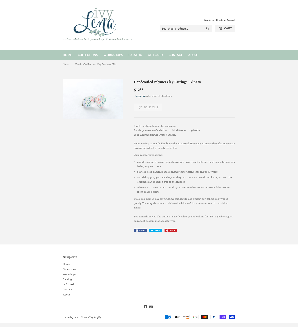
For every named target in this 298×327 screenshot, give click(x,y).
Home (67, 55)
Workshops (113, 55)
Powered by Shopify (91, 317)
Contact (175, 55)
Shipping (139, 96)
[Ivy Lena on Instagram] (151, 307)
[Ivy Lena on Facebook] (145, 307)
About (193, 55)
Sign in (207, 20)
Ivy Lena (74, 317)
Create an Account (225, 20)
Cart (227, 28)
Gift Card (155, 55)
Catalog (135, 55)
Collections (88, 55)
